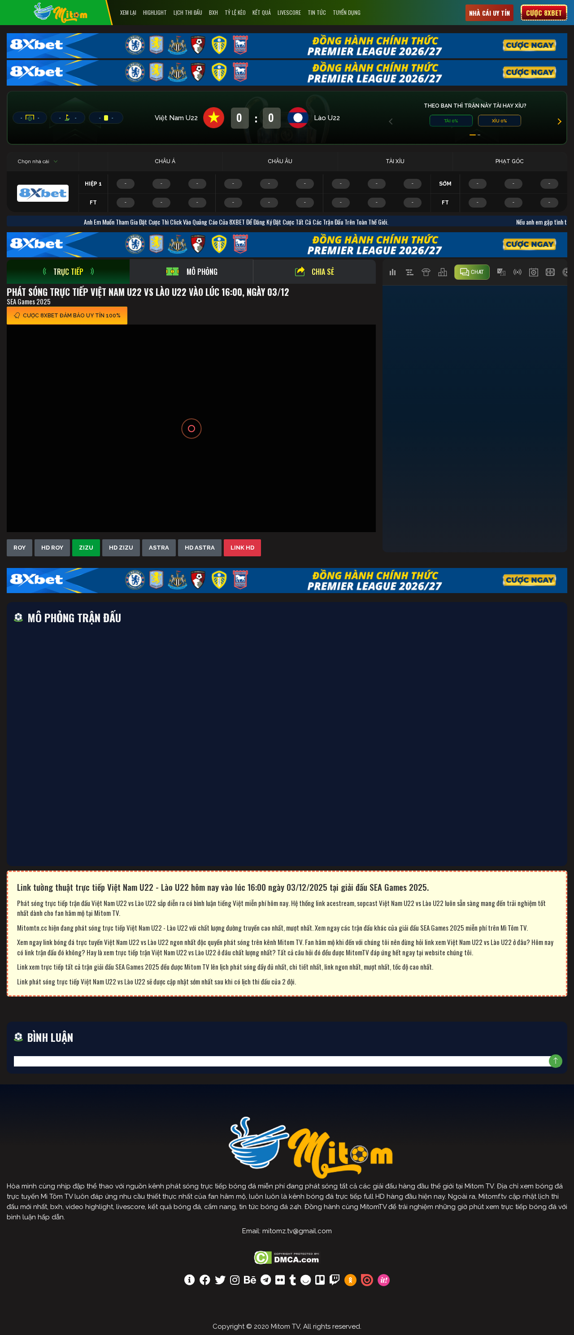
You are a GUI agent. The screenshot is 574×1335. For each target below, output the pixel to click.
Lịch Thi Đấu (188, 12)
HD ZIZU (121, 547)
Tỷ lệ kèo (235, 12)
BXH (213, 12)
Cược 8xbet (544, 12)
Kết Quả (261, 12)
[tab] (68, 272)
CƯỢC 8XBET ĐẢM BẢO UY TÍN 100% (72, 315)
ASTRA (159, 547)
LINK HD (242, 547)
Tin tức (317, 12)
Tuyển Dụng (347, 12)
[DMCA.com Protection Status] (287, 1256)
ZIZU (86, 547)
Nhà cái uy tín (489, 12)
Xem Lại (128, 12)
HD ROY (52, 547)
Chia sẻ (323, 271)
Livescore (289, 12)
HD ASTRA (200, 547)
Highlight (155, 12)
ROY (19, 547)
